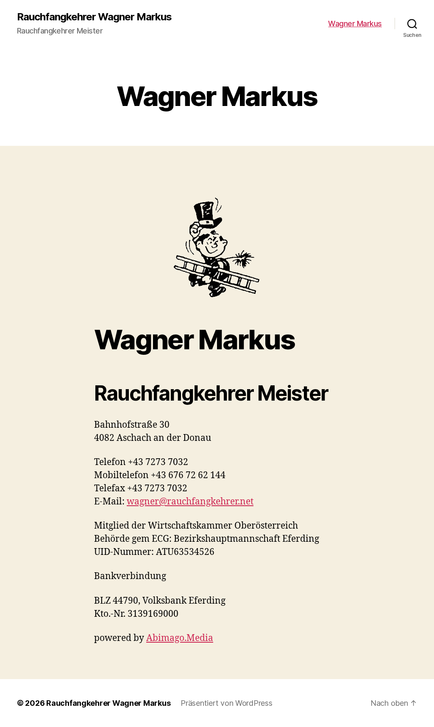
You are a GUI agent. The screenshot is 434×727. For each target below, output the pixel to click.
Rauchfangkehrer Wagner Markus (94, 17)
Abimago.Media (179, 638)
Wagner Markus (355, 23)
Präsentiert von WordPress (226, 703)
